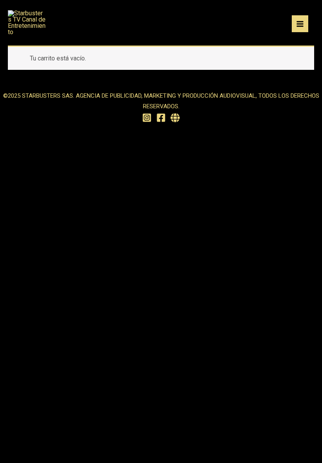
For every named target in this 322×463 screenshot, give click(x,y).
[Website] (175, 117)
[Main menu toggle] (300, 23)
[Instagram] (147, 117)
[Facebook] (161, 117)
